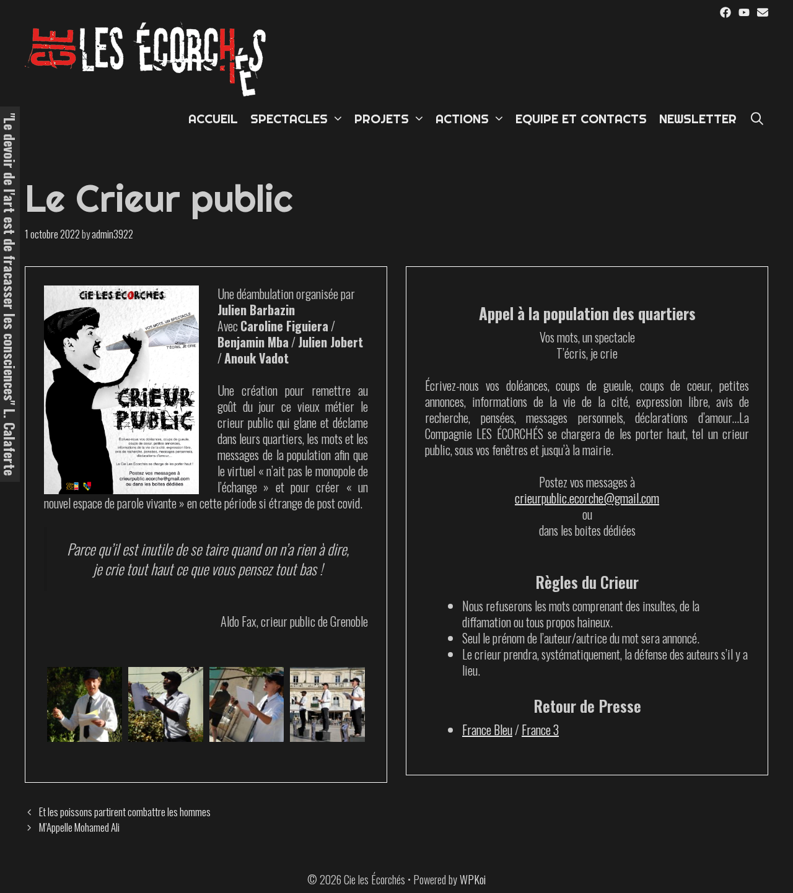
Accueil (213, 118)
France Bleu (487, 729)
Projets (381, 118)
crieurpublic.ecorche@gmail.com (587, 498)
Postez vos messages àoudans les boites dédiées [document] (587, 506)
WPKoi (473, 879)
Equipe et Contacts (581, 118)
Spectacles (289, 118)
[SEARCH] (757, 118)
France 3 (540, 729)
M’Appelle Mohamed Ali (79, 827)
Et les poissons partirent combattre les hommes (125, 811)
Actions (462, 118)
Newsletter (698, 118)
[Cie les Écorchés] (149, 57)
